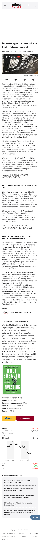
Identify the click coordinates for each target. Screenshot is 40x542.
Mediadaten (5, 539)
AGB (30, 533)
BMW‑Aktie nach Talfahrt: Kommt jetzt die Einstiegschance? (18, 504)
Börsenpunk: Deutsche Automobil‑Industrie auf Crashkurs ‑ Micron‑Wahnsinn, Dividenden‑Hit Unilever (20, 512)
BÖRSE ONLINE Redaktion (22, 312)
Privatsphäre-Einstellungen (9, 536)
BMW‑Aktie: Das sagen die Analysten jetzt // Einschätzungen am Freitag (18, 489)
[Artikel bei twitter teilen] (33, 79)
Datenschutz (22, 533)
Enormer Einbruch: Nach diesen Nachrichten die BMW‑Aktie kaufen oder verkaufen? (19, 496)
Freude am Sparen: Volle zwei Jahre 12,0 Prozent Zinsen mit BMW (17, 481)
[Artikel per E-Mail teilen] (6, 79)
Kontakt (24, 536)
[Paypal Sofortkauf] (9, 418)
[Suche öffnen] (35, 5)
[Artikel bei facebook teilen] (24, 79)
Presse (36, 533)
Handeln (35, 517)
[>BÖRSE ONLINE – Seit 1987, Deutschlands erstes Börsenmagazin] (16, 5)
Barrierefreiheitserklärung (8, 533)
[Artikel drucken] (15, 79)
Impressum (35, 536)
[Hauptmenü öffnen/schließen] (5, 5)
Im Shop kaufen (25, 418)
